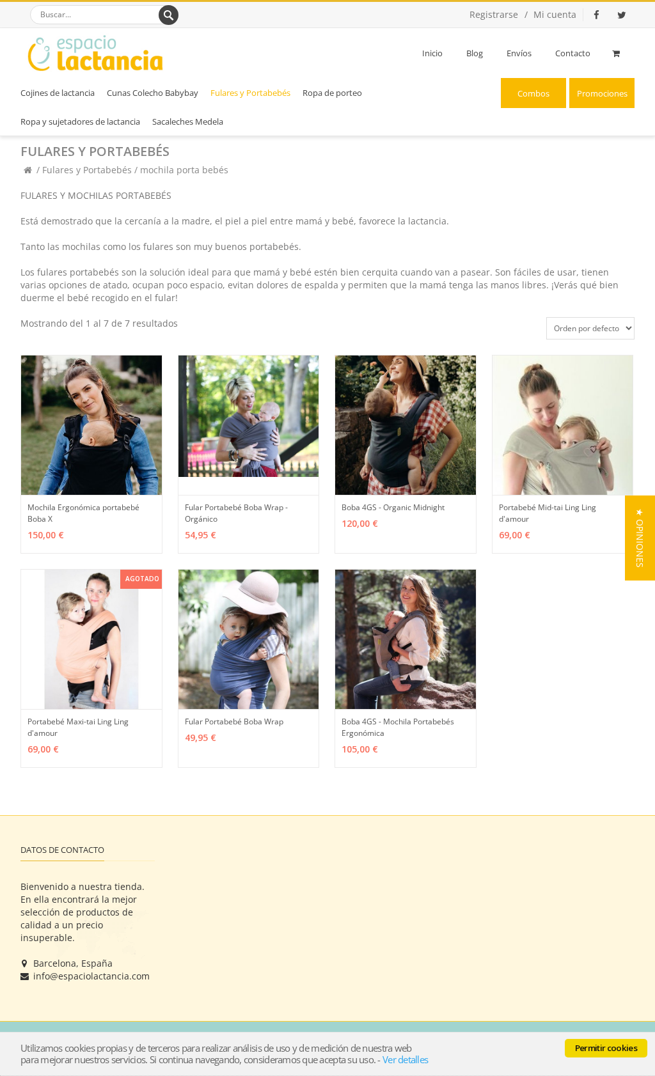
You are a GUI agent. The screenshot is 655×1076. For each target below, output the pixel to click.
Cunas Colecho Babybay (152, 92)
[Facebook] (596, 14)
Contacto (572, 53)
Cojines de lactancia (57, 92)
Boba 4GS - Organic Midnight (393, 507)
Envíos (519, 53)
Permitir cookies (606, 1048)
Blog (474, 53)
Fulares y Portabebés (250, 92)
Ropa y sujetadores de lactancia (80, 121)
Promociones (602, 93)
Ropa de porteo (332, 92)
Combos (533, 93)
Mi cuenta (554, 14)
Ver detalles (405, 1059)
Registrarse (494, 14)
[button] (640, 538)
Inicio (432, 53)
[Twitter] (622, 14)
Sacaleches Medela (187, 121)
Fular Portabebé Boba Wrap (234, 721)
